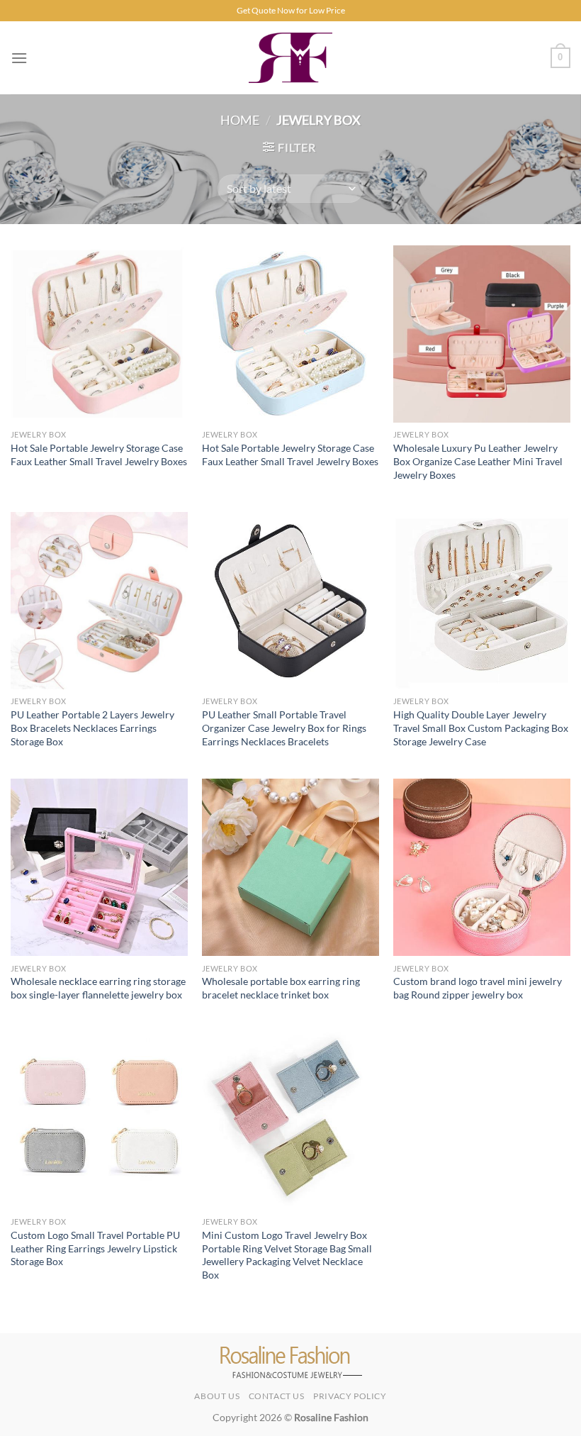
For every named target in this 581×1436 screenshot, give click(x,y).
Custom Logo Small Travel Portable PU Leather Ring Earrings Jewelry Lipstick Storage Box (95, 1248)
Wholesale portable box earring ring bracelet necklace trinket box (281, 988)
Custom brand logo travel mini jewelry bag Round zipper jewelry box (477, 988)
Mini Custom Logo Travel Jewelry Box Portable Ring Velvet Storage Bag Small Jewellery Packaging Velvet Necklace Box (287, 1255)
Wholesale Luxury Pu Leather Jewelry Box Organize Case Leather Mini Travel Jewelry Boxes (478, 461)
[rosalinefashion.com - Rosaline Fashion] (290, 57)
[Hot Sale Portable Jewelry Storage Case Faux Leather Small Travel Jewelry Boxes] (99, 334)
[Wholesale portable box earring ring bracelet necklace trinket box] (290, 867)
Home (239, 120)
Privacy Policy (350, 1396)
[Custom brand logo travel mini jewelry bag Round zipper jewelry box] (481, 867)
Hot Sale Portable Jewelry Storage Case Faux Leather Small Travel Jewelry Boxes (99, 454)
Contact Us (277, 1396)
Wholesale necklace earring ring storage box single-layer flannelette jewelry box (98, 988)
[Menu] (19, 57)
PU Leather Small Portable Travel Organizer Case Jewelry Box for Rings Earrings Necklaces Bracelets (284, 727)
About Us (216, 1396)
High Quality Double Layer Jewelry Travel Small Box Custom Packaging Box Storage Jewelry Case (480, 727)
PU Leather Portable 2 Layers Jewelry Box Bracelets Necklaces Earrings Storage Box (92, 727)
